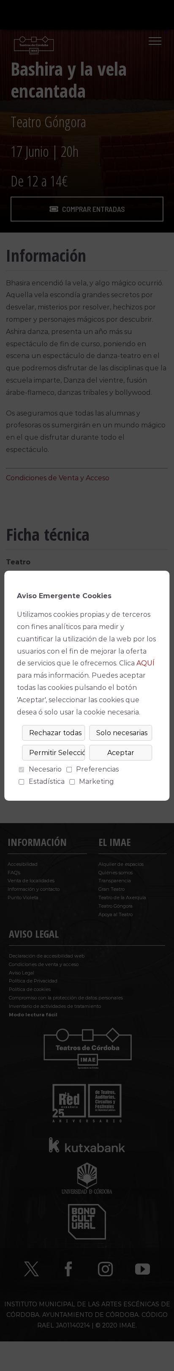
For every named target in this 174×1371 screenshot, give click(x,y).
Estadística (47, 781)
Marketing (96, 781)
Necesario (45, 769)
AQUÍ (145, 663)
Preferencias (97, 769)
